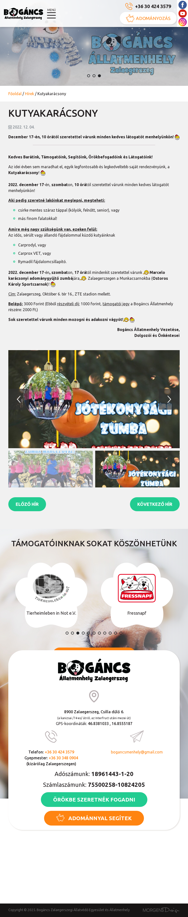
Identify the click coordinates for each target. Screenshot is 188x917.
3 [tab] (99, 75)
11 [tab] (120, 633)
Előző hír (27, 504)
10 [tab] (115, 633)
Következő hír (154, 504)
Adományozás (153, 18)
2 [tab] (94, 75)
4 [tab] (83, 633)
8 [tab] (104, 633)
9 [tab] (110, 633)
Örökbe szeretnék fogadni (94, 799)
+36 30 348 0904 (63, 758)
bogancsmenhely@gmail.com (137, 752)
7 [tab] (99, 633)
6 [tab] (94, 633)
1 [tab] (88, 75)
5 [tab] (88, 633)
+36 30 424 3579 (153, 6)
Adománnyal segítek (100, 818)
